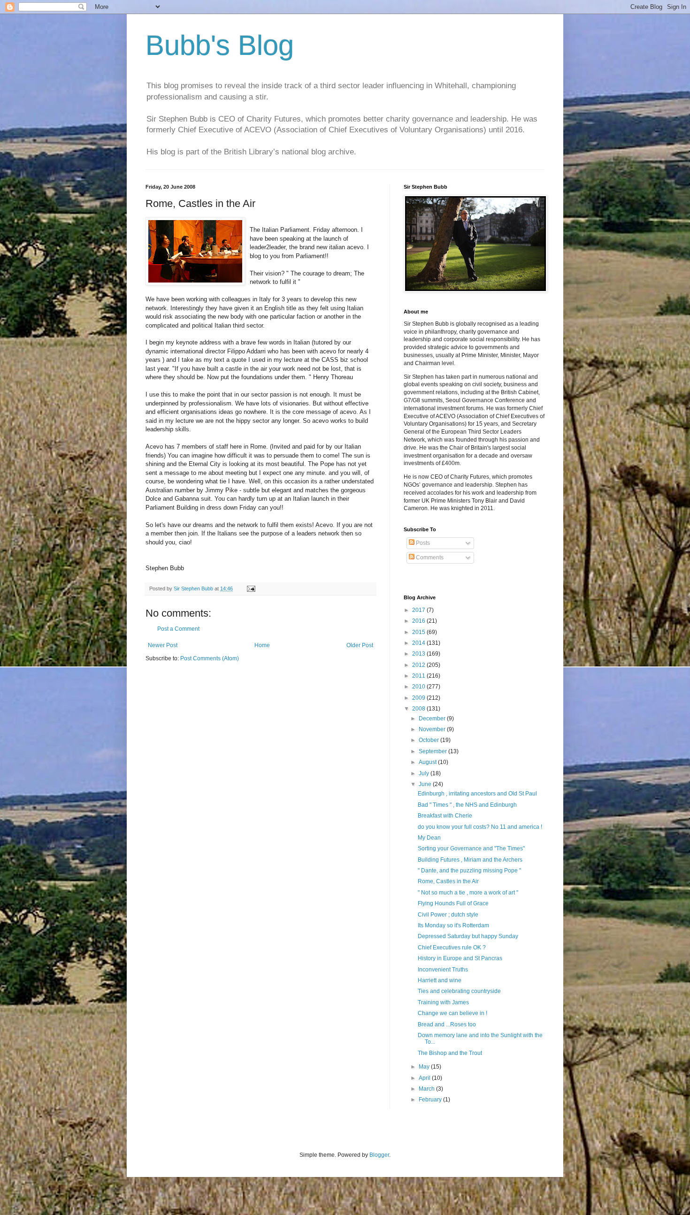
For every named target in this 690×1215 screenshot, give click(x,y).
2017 (419, 610)
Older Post (359, 645)
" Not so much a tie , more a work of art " (468, 892)
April (425, 1078)
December (433, 718)
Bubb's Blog (220, 45)
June (426, 784)
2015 (419, 632)
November (433, 729)
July (424, 773)
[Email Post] (251, 588)
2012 (419, 665)
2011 (419, 675)
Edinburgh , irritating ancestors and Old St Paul (477, 793)
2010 (419, 686)
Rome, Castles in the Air (448, 881)
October (429, 740)
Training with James (443, 1002)
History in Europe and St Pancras (460, 958)
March (427, 1088)
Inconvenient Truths (443, 969)
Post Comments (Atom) (209, 658)
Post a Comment (178, 629)
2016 (419, 621)
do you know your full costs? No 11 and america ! (480, 827)
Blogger (379, 1155)
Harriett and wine (439, 980)
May (425, 1066)
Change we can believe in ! (452, 1013)
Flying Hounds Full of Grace (453, 903)
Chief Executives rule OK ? (452, 947)
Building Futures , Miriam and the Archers (470, 859)
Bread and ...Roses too (447, 1024)
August (428, 762)
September (433, 751)
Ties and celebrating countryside (459, 991)
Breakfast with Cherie (445, 815)
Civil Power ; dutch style (448, 914)
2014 (419, 643)
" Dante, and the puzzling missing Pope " (469, 870)
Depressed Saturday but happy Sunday (468, 936)
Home (262, 645)
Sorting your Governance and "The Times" (471, 848)
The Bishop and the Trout (450, 1053)
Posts (422, 543)
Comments (429, 557)
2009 (419, 698)
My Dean (429, 837)
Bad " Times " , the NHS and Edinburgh (467, 805)
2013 (419, 653)
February (431, 1099)
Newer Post (162, 645)
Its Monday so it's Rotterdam (453, 925)
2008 (419, 708)
